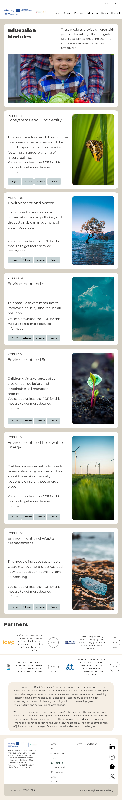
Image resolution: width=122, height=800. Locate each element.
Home (53, 743)
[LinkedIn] (112, 747)
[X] (112, 776)
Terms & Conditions (86, 743)
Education (54, 758)
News (53, 777)
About (53, 748)
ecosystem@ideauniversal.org (96, 790)
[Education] (63, 758)
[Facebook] (112, 766)
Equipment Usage (59, 772)
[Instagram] (112, 757)
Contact (54, 781)
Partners (54, 753)
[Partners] (63, 753)
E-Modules (57, 762)
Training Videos (59, 767)
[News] (63, 777)
